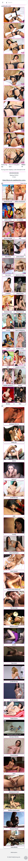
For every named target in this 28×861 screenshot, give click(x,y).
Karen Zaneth (14, 571)
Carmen (8, 330)
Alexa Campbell (8, 238)
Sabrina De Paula (19, 275)
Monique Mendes (14, 737)
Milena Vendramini (20, 201)
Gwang (20, 385)
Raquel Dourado (8, 201)
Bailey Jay (14, 442)
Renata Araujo (8, 312)
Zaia (20, 238)
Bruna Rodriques (14, 553)
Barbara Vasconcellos (14, 810)
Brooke (8, 404)
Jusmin (14, 645)
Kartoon (14, 479)
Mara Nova (8, 256)
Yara (20, 404)
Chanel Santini (14, 755)
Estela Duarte (14, 718)
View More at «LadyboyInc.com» (14, 180)
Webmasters (14, 852)
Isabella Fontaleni (20, 367)
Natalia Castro (20, 348)
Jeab (14, 516)
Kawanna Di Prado (14, 792)
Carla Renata (14, 847)
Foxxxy (14, 534)
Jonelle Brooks (14, 497)
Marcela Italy (14, 608)
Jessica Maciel (20, 256)
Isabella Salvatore (8, 385)
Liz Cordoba (20, 220)
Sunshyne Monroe (14, 424)
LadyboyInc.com (6, 6)
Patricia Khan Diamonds (14, 589)
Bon (8, 367)
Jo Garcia (8, 293)
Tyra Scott (8, 275)
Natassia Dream (14, 626)
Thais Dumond (20, 312)
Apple (8, 348)
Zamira (14, 461)
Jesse (14, 773)
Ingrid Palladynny (20, 330)
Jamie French (8, 220)
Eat (2, 166)
